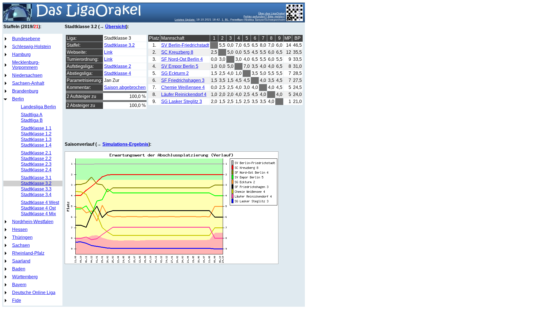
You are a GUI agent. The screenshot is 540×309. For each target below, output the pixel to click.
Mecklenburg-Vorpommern (25, 65)
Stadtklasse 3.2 (36, 183)
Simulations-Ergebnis (125, 144)
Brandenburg (25, 91)
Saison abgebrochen (125, 87)
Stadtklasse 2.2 (36, 158)
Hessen (20, 229)
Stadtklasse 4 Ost (38, 208)
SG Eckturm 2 (175, 73)
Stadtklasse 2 (117, 66)
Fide (16, 300)
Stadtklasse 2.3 (36, 164)
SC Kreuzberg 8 (177, 52)
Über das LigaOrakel (271, 13)
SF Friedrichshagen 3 (182, 80)
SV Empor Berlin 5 (179, 66)
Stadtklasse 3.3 (36, 189)
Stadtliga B (32, 120)
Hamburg (21, 54)
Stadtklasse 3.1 (36, 177)
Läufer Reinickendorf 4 (183, 94)
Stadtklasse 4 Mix (38, 213)
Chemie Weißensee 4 (183, 87)
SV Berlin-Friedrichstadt (185, 45)
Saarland (21, 261)
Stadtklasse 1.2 (36, 133)
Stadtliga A (31, 114)
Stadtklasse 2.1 (36, 153)
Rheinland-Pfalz (28, 253)
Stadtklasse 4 (117, 73)
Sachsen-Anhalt (28, 83)
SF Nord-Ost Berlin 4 (182, 59)
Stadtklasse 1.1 (36, 128)
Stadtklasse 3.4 (36, 194)
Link (108, 52)
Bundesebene (26, 38)
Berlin (18, 99)
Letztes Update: (185, 19)
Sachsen (21, 245)
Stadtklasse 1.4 (36, 145)
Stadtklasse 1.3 (36, 139)
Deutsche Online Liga (33, 292)
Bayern (19, 284)
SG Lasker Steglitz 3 (181, 101)
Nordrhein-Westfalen (32, 221)
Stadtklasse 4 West (40, 202)
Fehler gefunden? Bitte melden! (264, 16)
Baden (18, 269)
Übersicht (115, 26)
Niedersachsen (27, 75)
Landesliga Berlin (38, 106)
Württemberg (25, 276)
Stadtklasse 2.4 (36, 169)
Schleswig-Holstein (31, 46)
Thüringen (22, 237)
